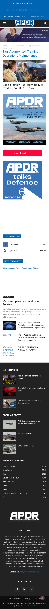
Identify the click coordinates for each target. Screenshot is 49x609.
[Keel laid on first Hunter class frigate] (9, 379)
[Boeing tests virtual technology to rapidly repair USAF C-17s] (24, 70)
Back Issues (8, 16)
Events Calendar (25, 10)
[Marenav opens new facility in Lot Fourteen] (24, 282)
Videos (39, 10)
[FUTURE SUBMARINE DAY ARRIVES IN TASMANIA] (9, 351)
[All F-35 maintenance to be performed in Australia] (9, 424)
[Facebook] (17, 589)
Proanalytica (32, 606)
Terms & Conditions (15, 599)
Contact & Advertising (35, 16)
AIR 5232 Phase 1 (25, 433)
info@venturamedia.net (29, 572)
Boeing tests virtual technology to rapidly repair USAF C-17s (23, 86)
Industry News (8, 297)
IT (4, 80)
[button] (4, 23)
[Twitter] (31, 589)
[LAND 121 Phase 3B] (9, 449)
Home (8, 10)
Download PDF (22, 153)
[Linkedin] (24, 589)
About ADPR (37, 599)
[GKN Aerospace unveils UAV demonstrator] (9, 403)
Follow (43, 251)
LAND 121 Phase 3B (26, 446)
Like (44, 244)
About (15, 10)
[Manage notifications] (42, 598)
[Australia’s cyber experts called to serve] (9, 391)
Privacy (27, 599)
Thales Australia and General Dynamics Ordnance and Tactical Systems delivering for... (31, 337)
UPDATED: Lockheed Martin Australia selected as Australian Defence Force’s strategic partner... (32, 325)
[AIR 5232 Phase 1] (9, 436)
